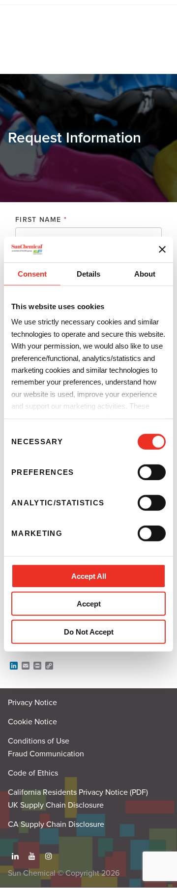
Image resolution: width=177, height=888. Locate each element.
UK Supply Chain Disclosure (56, 805)
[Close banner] (162, 249)
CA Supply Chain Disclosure (56, 824)
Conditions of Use (38, 741)
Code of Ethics (33, 773)
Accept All (88, 576)
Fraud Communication (46, 754)
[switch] (152, 472)
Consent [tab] (32, 274)
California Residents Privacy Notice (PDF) (78, 792)
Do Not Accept (89, 632)
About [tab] (144, 274)
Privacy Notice (32, 703)
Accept (89, 604)
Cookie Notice (32, 722)
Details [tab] (88, 274)
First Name (41, 219)
